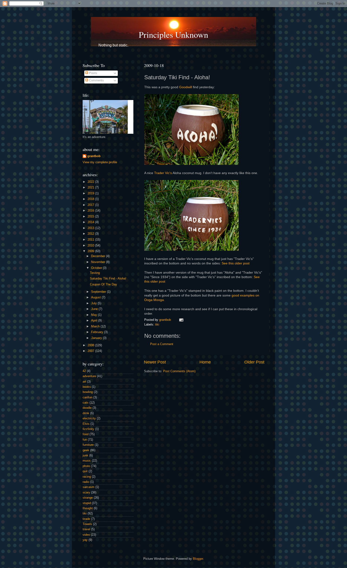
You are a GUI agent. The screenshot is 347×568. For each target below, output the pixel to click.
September (99, 291)
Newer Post (155, 362)
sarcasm (88, 487)
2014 (91, 222)
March (96, 326)
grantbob (165, 320)
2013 (91, 228)
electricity (89, 418)
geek (86, 450)
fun (85, 439)
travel (86, 529)
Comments (96, 80)
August (96, 297)
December (98, 256)
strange (88, 497)
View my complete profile (100, 162)
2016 (91, 210)
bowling (88, 392)
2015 (91, 216)
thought (88, 508)
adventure (89, 376)
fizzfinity (88, 429)
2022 (91, 182)
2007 (91, 351)
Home (205, 362)
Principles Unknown (173, 34)
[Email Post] (180, 320)
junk (85, 455)
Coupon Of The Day (103, 284)
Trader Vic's (163, 173)
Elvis (86, 424)
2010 (91, 245)
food (86, 434)
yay (85, 540)
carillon (87, 397)
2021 (91, 187)
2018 (91, 199)
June (95, 309)
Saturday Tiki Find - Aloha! (108, 278)
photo (86, 466)
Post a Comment (161, 344)
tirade (86, 519)
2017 (91, 205)
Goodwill (185, 87)
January (97, 338)
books (87, 386)
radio (86, 482)
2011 (91, 239)
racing (87, 476)
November (98, 262)
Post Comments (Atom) (179, 371)
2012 (91, 233)
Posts (92, 73)
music (87, 460)
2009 (91, 251)
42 (84, 371)
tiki (157, 324)
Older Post (254, 362)
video (86, 534)
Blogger (198, 558)
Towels (87, 524)
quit (85, 471)
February (97, 332)
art (84, 381)
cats (86, 402)
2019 (91, 193)
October (97, 268)
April (94, 320)
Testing (95, 273)
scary (86, 492)
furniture (88, 445)
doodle (87, 407)
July (94, 303)
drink (86, 413)
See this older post (236, 263)
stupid (87, 503)
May (94, 315)
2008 (91, 345)
